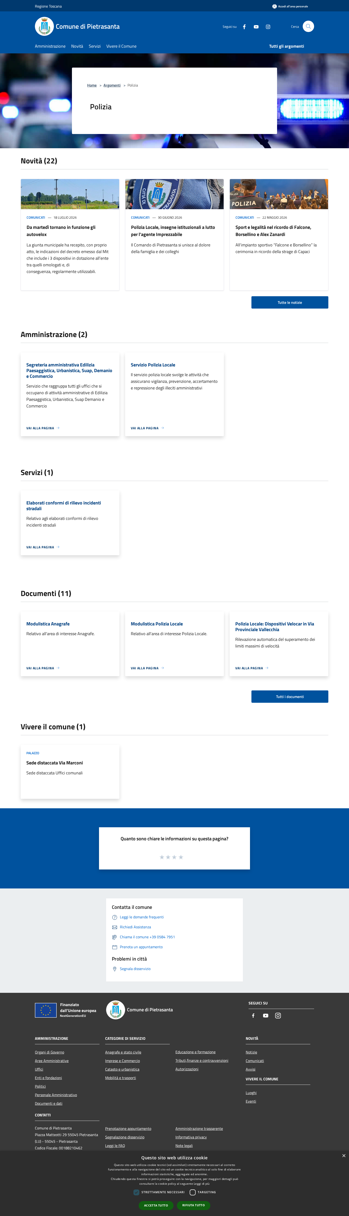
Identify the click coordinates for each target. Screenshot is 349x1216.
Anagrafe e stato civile (123, 1052)
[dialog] (174, 1183)
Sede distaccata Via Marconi (54, 762)
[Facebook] (242, 26)
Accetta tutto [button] (156, 1205)
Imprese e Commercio (122, 1060)
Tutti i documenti (290, 696)
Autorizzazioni (186, 1069)
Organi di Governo (49, 1052)
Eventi (251, 1101)
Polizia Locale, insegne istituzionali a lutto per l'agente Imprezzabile (173, 230)
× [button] (343, 1156)
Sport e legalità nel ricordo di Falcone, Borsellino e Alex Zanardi (273, 230)
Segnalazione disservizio (124, 1137)
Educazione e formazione (195, 1052)
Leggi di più (202, 1184)
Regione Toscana (48, 6)
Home (92, 85)
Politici (40, 1086)
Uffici (39, 1069)
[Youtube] (254, 26)
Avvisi (250, 1069)
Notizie (251, 1052)
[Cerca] (308, 26)
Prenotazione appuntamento (128, 1128)
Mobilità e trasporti (120, 1078)
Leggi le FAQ (115, 1145)
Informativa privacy (191, 1137)
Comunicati (36, 217)
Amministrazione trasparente (199, 1128)
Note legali (184, 1145)
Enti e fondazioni (48, 1078)
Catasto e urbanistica (122, 1069)
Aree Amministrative (52, 1060)
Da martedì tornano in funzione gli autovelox (61, 230)
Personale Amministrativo (56, 1095)
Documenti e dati (48, 1103)
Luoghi (251, 1093)
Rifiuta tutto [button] (193, 1205)
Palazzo (32, 752)
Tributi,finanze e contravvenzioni (201, 1060)
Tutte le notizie (290, 302)
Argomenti (112, 85)
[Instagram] (266, 26)
